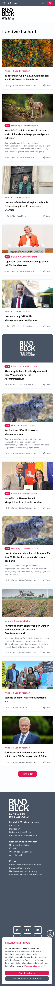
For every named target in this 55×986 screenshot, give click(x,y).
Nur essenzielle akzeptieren (27, 978)
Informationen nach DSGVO (23, 835)
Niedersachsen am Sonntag (23, 871)
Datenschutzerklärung (34, 966)
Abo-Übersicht (16, 855)
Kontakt (13, 848)
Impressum (14, 825)
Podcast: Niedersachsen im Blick (25, 864)
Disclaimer (14, 828)
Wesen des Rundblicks (20, 851)
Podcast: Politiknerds (19, 867)
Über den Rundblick (19, 845)
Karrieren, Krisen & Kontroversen (25, 874)
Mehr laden (27, 773)
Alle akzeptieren (27, 972)
